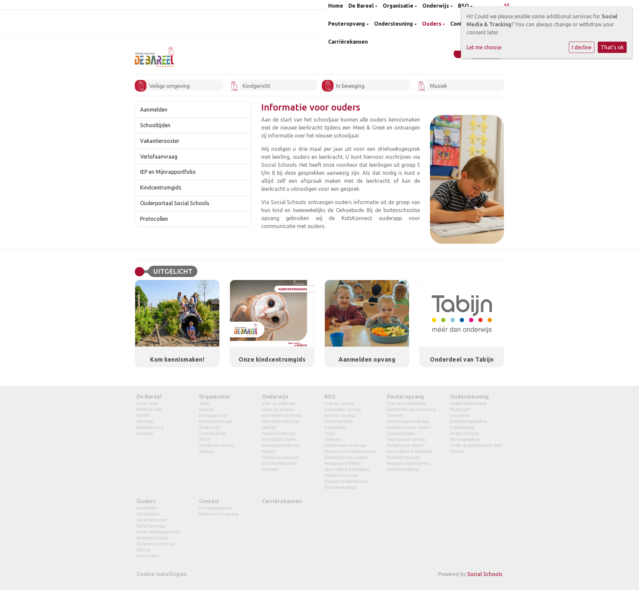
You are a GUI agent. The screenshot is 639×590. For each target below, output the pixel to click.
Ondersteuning (394, 24)
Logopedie (460, 415)
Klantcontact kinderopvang (349, 451)
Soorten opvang (339, 415)
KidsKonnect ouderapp (345, 445)
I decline (581, 47)
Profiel (142, 415)
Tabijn (204, 439)
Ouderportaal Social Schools (174, 203)
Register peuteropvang (408, 463)
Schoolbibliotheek (279, 439)
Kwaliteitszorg (149, 427)
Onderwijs (275, 397)
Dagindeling (335, 427)
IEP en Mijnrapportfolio (168, 172)
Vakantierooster (159, 141)
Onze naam (147, 403)
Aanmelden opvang (342, 409)
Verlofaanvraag (158, 156)
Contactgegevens (215, 508)
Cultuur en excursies (280, 457)
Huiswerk (270, 469)
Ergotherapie (462, 427)
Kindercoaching (464, 433)
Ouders (432, 24)
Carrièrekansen (348, 42)
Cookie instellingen (161, 574)
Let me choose (484, 47)
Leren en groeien (278, 409)
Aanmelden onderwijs (282, 415)
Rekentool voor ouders (346, 457)
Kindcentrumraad (215, 421)
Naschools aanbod (216, 445)
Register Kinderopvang (345, 481)
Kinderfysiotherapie (468, 403)
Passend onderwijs (279, 433)
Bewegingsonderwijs (281, 445)
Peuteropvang (347, 24)
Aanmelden (153, 110)
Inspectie (144, 433)
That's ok (612, 47)
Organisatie (214, 397)
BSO (329, 397)
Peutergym (460, 409)
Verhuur (206, 451)
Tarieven (332, 439)
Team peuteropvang (406, 439)
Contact (209, 501)
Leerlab (269, 427)
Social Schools (485, 574)
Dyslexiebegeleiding (468, 421)
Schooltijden (155, 125)
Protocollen (154, 219)
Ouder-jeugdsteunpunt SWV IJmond (476, 448)
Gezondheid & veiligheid (346, 469)
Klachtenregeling (340, 487)
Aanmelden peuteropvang (411, 409)
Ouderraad (209, 427)
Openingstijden (338, 421)
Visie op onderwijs (279, 403)
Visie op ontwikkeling (406, 403)
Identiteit (145, 421)
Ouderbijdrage (212, 433)
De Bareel (149, 397)
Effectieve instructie (281, 421)
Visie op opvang (339, 403)
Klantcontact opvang (218, 514)
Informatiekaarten (279, 463)
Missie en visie (149, 409)
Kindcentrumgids (160, 187)
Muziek (269, 451)
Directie (206, 409)
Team (204, 403)
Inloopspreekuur (465, 439)
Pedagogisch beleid (342, 463)
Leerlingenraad (213, 415)
